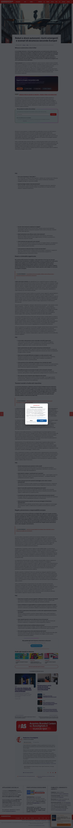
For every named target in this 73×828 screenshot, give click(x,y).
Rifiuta (31, 420)
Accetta (41, 420)
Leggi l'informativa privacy (41, 417)
